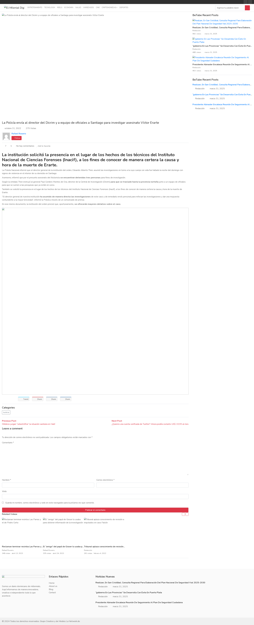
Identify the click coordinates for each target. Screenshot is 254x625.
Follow (17, 138)
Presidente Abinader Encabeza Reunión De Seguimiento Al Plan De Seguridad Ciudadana (139, 602)
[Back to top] (7, 609)
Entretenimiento (35, 7)
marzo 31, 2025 (217, 88)
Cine (98, 7)
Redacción (196, 30)
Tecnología (49, 7)
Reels (59, 7)
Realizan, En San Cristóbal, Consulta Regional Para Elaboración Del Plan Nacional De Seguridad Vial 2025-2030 (150, 582)
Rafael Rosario (19, 133)
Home (52, 583)
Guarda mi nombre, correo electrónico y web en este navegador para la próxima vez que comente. (49, 502)
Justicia (6, 412)
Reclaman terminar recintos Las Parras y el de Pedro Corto (30, 546)
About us (53, 586)
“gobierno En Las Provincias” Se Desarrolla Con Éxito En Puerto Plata (129, 592)
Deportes (123, 7)
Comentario (8, 442)
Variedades (88, 7)
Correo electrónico (105, 480)
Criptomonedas (109, 7)
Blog (51, 589)
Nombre (6, 480)
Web (4, 491)
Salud (78, 7)
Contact (52, 592)
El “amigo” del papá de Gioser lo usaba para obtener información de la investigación (83, 546)
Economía (68, 7)
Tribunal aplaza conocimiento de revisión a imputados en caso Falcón (117, 546)
